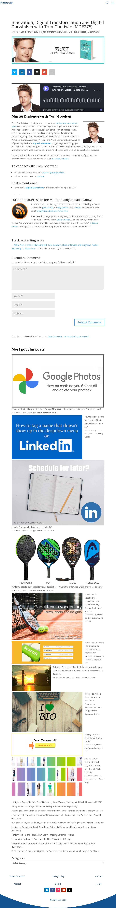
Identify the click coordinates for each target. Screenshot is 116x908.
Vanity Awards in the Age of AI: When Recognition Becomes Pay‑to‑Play (44, 806)
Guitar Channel (63, 219)
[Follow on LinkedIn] (46, 890)
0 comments (94, 31)
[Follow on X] (69, 890)
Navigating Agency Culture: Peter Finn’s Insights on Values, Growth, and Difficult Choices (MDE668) (57, 802)
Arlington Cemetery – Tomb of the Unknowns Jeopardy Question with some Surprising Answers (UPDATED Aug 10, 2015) (78, 670)
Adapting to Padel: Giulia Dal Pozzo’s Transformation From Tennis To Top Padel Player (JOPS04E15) (58, 810)
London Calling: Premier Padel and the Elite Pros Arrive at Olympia (42, 839)
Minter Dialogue (69, 31)
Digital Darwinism (42, 143)
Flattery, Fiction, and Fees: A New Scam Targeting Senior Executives (43, 834)
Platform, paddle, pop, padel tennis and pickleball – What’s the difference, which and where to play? (57, 587)
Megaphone (62, 207)
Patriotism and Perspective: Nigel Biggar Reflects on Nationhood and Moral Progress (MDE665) (55, 851)
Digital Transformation (50, 31)
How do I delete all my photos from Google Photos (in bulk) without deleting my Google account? (56, 409)
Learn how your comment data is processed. (68, 336)
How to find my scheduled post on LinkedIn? (32, 527)
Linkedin (40, 176)
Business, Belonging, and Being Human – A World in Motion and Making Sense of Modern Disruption (58, 822)
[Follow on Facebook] (52, 890)
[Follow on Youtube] (63, 890)
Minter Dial (19, 31)
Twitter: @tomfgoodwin (53, 172)
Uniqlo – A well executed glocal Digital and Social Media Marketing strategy (92, 765)
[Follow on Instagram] (58, 890)
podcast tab (47, 207)
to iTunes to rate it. (60, 158)
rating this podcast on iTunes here (52, 211)
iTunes (78, 207)
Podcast (82, 31)
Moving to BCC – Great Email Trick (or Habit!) (94, 738)
